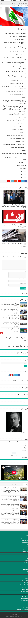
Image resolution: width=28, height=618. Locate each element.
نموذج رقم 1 (22, 168)
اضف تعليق (9, 30)
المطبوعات (25, 549)
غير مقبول (23, 450)
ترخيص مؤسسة (24, 551)
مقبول (24, 448)
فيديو (27, 571)
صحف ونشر (25, 569)
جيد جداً (23, 445)
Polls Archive (24, 457)
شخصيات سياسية (24, 562)
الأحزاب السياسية (24, 538)
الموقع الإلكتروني (23, 283)
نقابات (26, 604)
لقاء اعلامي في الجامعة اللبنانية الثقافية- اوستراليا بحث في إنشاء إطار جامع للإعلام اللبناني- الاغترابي (11, 323)
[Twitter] (16, 375)
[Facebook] (19, 375)
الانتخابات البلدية (24, 575)
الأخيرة (25, 484)
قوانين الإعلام (25, 596)
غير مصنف (21, 5)
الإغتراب (26, 578)
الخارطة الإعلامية (24, 546)
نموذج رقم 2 (22, 171)
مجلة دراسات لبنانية (24, 600)
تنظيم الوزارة (25, 589)
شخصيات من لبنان (24, 564)
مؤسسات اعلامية (24, 598)
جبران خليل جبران (24, 432)
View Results (14, 455)
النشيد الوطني (25, 582)
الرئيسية (26, 5)
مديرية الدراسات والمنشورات (22, 609)
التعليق (25, 258)
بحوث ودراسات (25, 555)
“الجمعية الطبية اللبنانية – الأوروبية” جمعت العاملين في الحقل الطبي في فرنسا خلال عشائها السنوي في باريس (11, 317)
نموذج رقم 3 (23, 174)
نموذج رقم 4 (22, 177)
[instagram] (9, 375)
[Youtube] (11, 375)
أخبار (27, 535)
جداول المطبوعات (24, 591)
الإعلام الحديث (25, 542)
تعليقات (16, 484)
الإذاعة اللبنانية (25, 540)
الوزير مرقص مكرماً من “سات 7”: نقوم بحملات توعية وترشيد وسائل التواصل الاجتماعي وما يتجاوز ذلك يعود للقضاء (14, 206)
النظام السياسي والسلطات (22, 584)
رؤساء (26, 558)
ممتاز (24, 443)
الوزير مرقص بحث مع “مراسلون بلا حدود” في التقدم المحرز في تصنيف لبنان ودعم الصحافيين (10, 505)
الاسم (25, 271)
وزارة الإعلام (25, 607)
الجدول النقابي (25, 587)
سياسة (26, 560)
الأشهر (21, 484)
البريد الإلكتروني (22, 278)
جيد (24, 447)
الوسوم (11, 484)
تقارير (26, 602)
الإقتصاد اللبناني (25, 544)
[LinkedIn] (14, 375)
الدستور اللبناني (25, 580)
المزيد (2, 333)
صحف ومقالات (25, 567)
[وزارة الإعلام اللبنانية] (14, 0)
